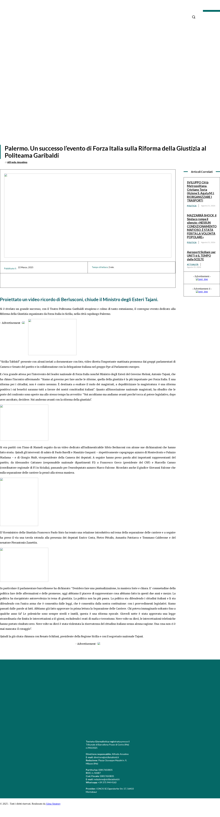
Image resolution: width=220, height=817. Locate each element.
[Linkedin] (201, 679)
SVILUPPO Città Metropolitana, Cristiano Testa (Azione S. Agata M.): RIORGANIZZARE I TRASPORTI (200, 191)
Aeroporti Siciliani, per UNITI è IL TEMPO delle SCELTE (201, 255)
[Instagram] (201, 673)
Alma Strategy (53, 803)
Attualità (192, 264)
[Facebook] (201, 667)
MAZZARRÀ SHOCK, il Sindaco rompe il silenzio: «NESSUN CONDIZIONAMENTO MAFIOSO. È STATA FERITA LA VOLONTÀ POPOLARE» (202, 226)
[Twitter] (201, 685)
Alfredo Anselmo (17, 162)
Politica (191, 205)
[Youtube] (201, 691)
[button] (193, 17)
